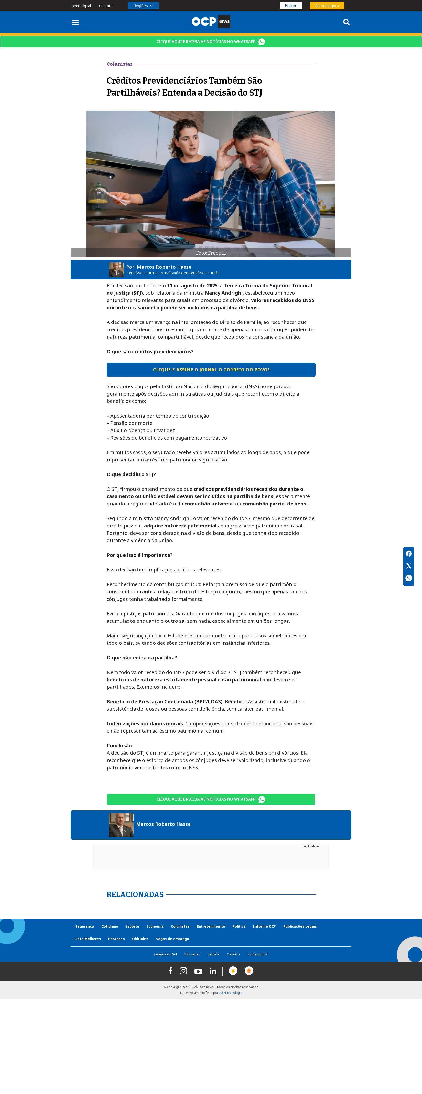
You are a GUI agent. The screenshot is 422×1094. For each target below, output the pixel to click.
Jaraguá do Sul (165, 954)
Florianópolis (258, 954)
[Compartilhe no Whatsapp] (408, 578)
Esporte (132, 926)
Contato (106, 5)
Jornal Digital (81, 5)
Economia (155, 926)
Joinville (213, 954)
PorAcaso (116, 938)
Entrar (291, 5)
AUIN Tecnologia (230, 993)
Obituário (140, 938)
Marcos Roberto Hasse (164, 267)
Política (239, 926)
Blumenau (192, 954)
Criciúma (233, 954)
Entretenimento (211, 926)
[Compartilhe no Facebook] (408, 554)
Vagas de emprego (172, 938)
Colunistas (180, 926)
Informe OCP (264, 926)
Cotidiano (109, 926)
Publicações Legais (300, 926)
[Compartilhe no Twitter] (408, 566)
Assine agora (327, 5)
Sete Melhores (88, 938)
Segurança (84, 926)
